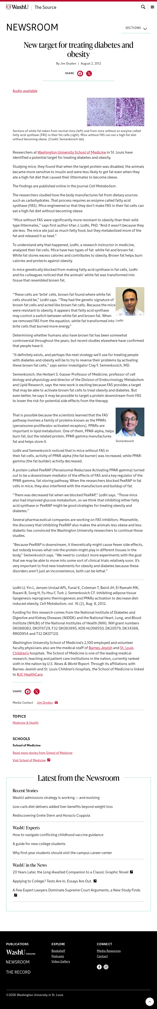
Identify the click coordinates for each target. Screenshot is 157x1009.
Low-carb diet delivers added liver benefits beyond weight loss (63, 807)
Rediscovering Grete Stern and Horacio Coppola (51, 816)
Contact (102, 956)
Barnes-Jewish (100, 648)
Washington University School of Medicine (72, 153)
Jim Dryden (45, 702)
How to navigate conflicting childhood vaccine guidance (58, 835)
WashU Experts (26, 828)
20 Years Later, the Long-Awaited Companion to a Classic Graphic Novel (70, 872)
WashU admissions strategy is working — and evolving (56, 798)
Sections (133, 28)
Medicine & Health (25, 723)
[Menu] (152, 7)
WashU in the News (30, 865)
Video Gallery (61, 961)
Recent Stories (25, 790)
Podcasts (58, 956)
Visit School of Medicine (29, 760)
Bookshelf (58, 951)
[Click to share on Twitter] (89, 74)
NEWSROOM (32, 28)
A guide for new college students (39, 844)
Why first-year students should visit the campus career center (62, 853)
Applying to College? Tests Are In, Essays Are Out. (52, 881)
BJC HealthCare (30, 675)
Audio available (25, 91)
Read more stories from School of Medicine (43, 753)
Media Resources (109, 951)
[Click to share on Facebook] (80, 74)
